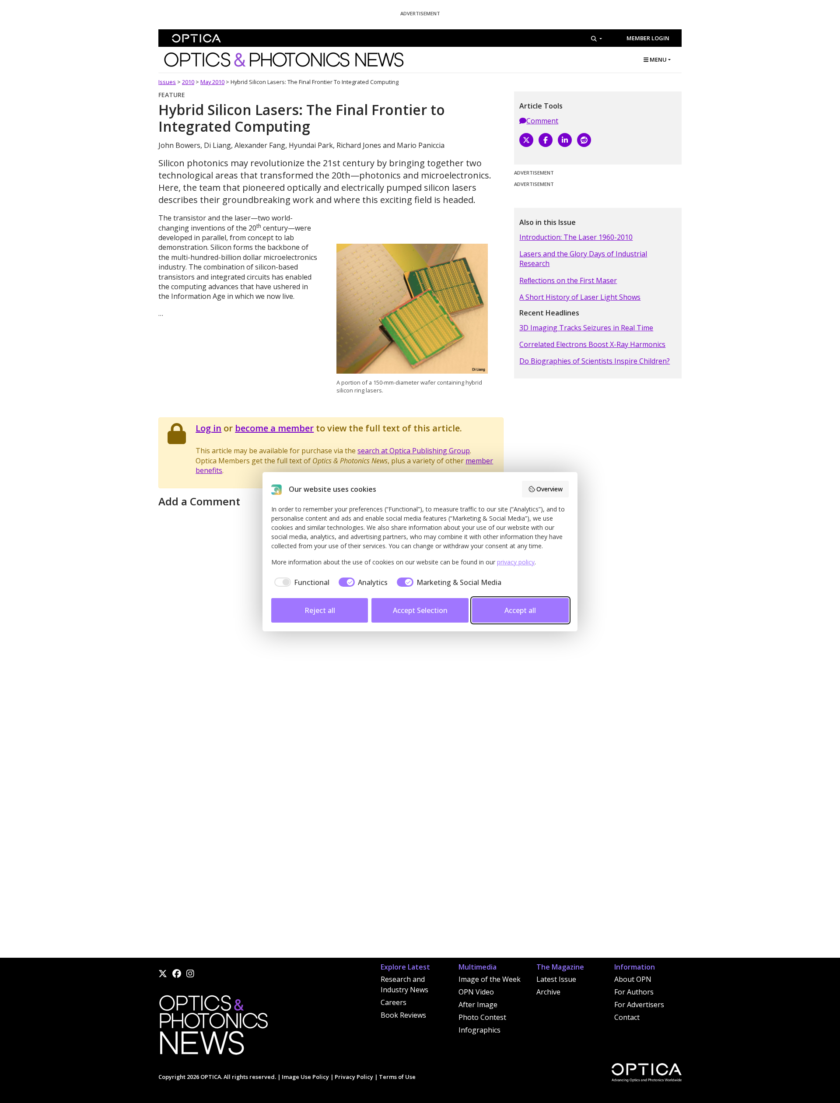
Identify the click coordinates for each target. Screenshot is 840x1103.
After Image (477, 1004)
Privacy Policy (354, 1077)
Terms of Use (397, 1077)
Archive (548, 992)
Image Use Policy (305, 1077)
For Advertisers (639, 1004)
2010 (188, 82)
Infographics (479, 1030)
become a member (274, 428)
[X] (526, 140)
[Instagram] (190, 973)
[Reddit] (584, 140)
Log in (208, 428)
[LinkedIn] (565, 140)
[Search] (596, 38)
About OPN (632, 979)
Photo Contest (482, 1017)
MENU (657, 59)
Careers (393, 1002)
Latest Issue (556, 979)
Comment (542, 121)
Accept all (520, 610)
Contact (627, 1017)
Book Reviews (403, 1015)
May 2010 (212, 82)
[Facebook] (546, 140)
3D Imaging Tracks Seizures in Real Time (586, 328)
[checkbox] (300, 582)
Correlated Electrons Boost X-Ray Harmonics (592, 344)
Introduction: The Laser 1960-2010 (576, 237)
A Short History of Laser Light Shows (579, 297)
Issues (167, 82)
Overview (549, 489)
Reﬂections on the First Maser (568, 280)
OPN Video (476, 992)
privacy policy (516, 562)
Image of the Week (489, 979)
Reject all (319, 610)
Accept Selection (420, 610)
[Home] (213, 1027)
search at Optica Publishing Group (413, 450)
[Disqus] (331, 846)
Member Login (647, 38)
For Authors (634, 992)
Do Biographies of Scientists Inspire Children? (594, 361)
